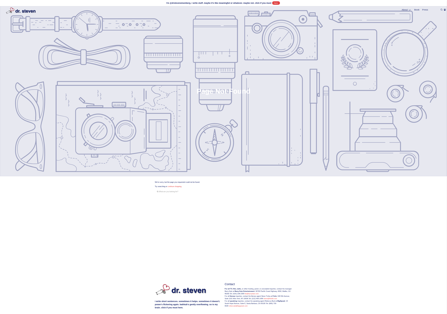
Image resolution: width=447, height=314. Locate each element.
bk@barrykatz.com (252, 294)
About (405, 10)
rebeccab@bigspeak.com (238, 306)
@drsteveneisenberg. (180, 3)
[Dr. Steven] (21, 10)
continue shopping (174, 186)
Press (425, 10)
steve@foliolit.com (270, 298)
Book (417, 10)
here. (276, 3)
